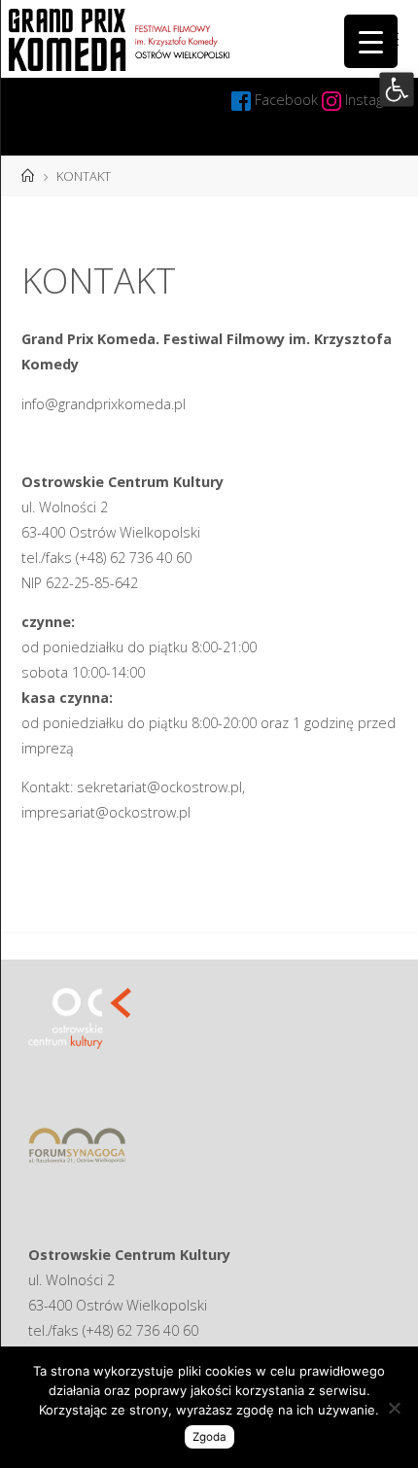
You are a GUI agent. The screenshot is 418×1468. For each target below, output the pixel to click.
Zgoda (209, 1437)
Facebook (288, 99)
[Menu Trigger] (371, 41)
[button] (396, 89)
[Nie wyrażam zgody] (393, 1407)
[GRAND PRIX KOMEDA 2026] (119, 38)
